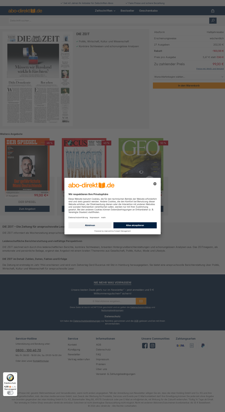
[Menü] (15, 374)
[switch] (10, 393)
